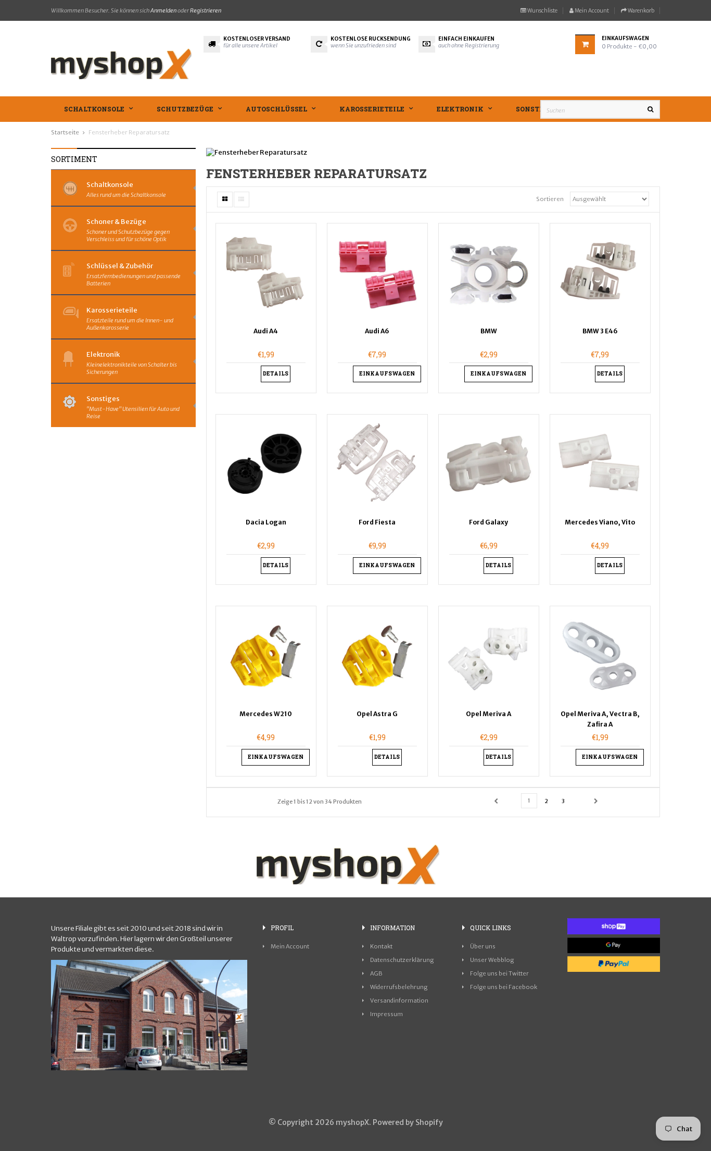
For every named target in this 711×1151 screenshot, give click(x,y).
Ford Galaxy (488, 522)
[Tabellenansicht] (225, 199)
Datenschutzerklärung (402, 960)
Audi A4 (265, 331)
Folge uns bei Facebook (503, 987)
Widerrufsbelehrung (398, 987)
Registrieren (205, 10)
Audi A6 (377, 331)
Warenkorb (640, 10)
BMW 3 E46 (600, 331)
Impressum (386, 1014)
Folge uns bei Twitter (499, 973)
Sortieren (550, 199)
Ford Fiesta (377, 522)
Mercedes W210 (265, 714)
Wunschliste (541, 10)
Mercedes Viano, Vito (600, 522)
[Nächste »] (596, 801)
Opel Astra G (377, 714)
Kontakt (381, 946)
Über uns (483, 946)
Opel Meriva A (488, 714)
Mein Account (591, 10)
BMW (488, 331)
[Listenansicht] (241, 199)
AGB (376, 973)
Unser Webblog (492, 960)
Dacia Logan (266, 522)
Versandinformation (399, 1000)
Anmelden (163, 10)
